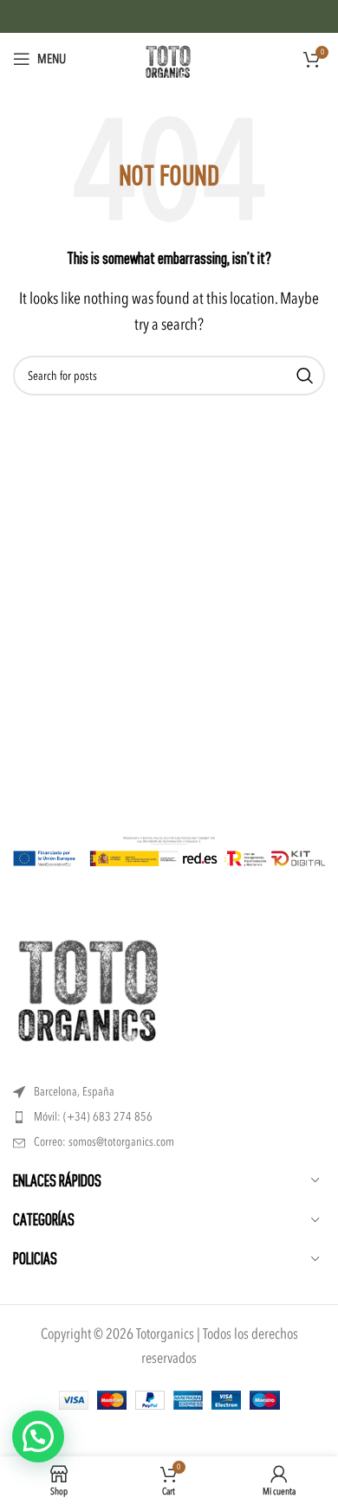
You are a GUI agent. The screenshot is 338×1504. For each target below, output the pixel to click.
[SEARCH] (305, 375)
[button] (38, 1436)
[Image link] (91, 990)
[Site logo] (169, 57)
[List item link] (169, 1117)
